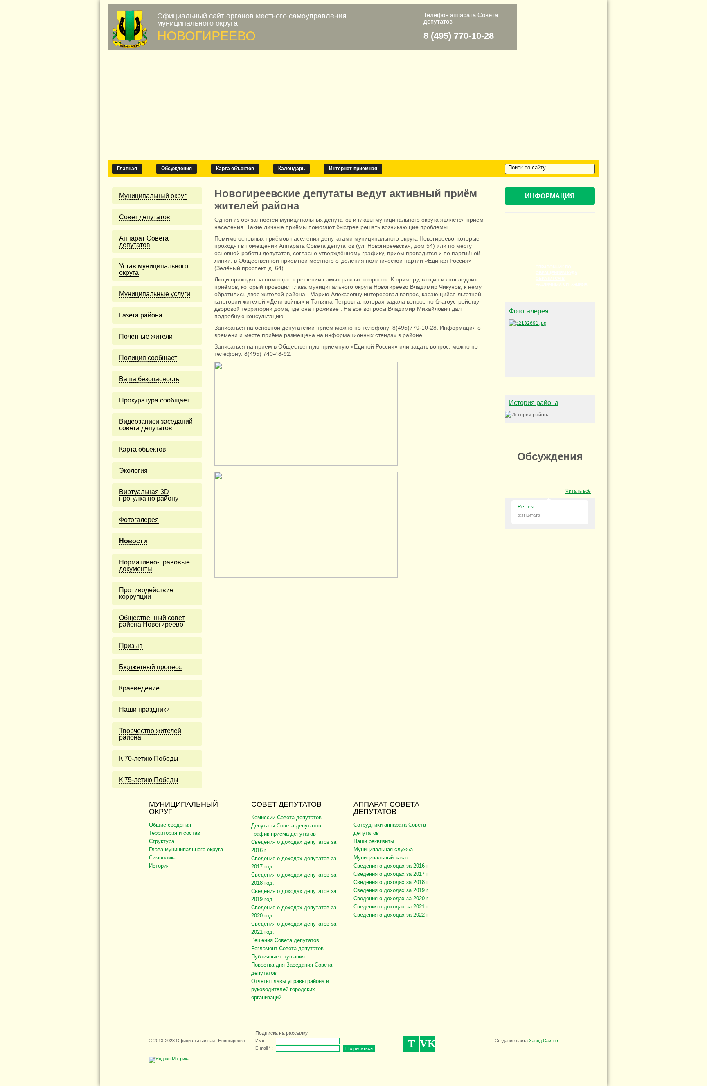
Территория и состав (174, 833)
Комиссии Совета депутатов (286, 817)
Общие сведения (170, 825)
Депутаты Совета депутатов (286, 826)
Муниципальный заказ (381, 857)
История (159, 866)
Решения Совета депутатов (285, 940)
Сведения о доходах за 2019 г (391, 890)
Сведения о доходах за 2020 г (391, 898)
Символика (162, 857)
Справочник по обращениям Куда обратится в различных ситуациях (562, 275)
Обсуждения (176, 168)
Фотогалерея (529, 311)
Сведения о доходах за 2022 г (391, 915)
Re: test (526, 507)
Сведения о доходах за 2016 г (391, 866)
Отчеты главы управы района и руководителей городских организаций (290, 989)
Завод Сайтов (543, 1040)
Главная (127, 168)
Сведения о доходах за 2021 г (391, 907)
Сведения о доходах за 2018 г (391, 882)
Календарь (291, 168)
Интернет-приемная (353, 168)
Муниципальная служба (383, 849)
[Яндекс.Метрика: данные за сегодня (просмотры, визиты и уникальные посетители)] (169, 1060)
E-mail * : (264, 1048)
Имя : (261, 1040)
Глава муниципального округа (186, 849)
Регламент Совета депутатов (287, 948)
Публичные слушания (278, 956)
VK (427, 1044)
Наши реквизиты (374, 841)
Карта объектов (235, 168)
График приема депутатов (283, 834)
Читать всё (578, 491)
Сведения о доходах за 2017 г (391, 874)
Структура (161, 841)
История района (533, 402)
